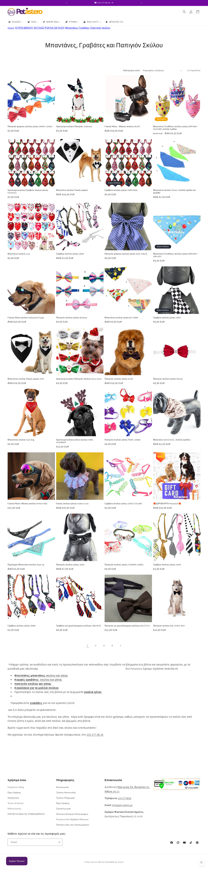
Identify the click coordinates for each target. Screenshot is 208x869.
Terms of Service (16, 803)
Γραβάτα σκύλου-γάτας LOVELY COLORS (123, 503)
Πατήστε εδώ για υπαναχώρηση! (72, 824)
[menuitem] (15, 22)
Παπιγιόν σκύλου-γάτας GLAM (119, 379)
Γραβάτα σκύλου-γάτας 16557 (167, 317)
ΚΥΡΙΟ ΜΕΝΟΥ (24, 27)
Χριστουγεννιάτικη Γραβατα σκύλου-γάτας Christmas (28, 191)
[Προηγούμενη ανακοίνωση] (66, 3)
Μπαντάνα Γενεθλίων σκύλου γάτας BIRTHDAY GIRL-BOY (175, 255)
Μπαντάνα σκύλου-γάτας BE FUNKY (121, 317)
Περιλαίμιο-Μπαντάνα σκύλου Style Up (26, 565)
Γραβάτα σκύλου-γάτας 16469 (21, 626)
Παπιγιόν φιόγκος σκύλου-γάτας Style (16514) (126, 254)
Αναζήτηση (13, 797)
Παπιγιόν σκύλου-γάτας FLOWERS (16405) (124, 565)
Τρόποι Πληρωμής (65, 797)
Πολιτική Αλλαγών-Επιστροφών (72, 814)
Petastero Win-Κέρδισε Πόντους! (72, 819)
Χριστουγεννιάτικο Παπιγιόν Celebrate (74, 126)
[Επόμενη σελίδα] (120, 645)
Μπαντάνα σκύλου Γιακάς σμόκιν (72, 190)
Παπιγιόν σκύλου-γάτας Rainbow (71, 317)
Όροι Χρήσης (14, 792)
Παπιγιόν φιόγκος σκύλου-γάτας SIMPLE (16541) (30, 126)
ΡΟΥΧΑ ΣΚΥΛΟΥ (54, 27)
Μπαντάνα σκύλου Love (19, 254)
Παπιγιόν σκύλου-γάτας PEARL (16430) (123, 440)
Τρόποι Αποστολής (66, 792)
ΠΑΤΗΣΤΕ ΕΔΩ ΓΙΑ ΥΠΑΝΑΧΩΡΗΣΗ (26, 814)
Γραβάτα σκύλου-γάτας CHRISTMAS (121, 190)
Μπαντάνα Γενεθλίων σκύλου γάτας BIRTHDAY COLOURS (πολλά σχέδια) (175, 127)
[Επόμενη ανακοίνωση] (141, 3)
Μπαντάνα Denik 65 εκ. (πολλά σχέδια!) (172, 440)
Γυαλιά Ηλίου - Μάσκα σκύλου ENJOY (122, 126)
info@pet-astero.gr (122, 805)
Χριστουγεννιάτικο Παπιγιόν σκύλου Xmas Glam (79, 379)
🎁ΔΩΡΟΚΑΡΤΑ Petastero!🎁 (167, 503)
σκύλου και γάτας (41, 675)
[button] (184, 11)
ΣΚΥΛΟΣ (39, 27)
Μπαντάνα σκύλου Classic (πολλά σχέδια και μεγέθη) (174, 191)
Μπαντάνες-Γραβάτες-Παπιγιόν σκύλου (87, 27)
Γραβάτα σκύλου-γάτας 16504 (70, 254)
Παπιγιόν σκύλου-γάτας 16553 (70, 565)
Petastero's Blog (16, 787)
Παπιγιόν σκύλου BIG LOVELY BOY (169, 626)
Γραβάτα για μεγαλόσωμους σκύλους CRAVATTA (78, 626)
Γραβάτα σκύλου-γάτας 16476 (167, 565)
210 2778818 (124, 798)
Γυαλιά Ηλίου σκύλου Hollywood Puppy (26, 317)
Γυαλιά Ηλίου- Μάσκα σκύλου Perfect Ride (27, 503)
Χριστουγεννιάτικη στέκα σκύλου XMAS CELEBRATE (74, 441)
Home (11, 27)
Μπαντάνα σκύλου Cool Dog (21, 440)
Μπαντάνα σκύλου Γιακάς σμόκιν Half (26, 379)
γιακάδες (36, 703)
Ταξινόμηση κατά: (131, 70)
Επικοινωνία (62, 787)
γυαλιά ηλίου (93, 692)
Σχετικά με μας (63, 808)
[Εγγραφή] (59, 842)
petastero (94, 862)
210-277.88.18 (95, 734)
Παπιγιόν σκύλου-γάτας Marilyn (168, 379)
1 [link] (87, 645)
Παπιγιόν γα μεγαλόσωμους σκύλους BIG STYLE (127, 626)
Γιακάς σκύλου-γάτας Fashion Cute (72, 503)
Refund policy (14, 808)
